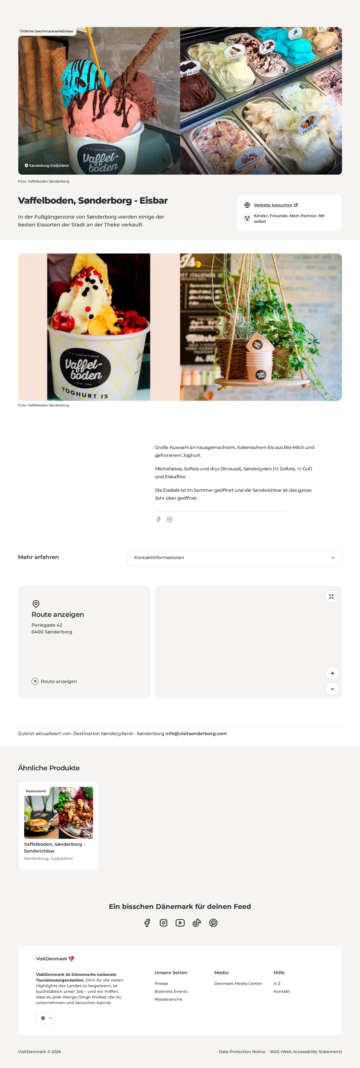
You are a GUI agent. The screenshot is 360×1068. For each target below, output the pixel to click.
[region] (248, 642)
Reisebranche (169, 999)
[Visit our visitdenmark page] (180, 923)
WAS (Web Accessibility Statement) (306, 1051)
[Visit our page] (163, 923)
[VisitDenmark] (55, 959)
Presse (161, 983)
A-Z (277, 983)
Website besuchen (273, 205)
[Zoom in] (332, 673)
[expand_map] (331, 596)
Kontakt (282, 991)
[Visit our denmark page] (147, 923)
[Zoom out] (332, 689)
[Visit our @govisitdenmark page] (197, 923)
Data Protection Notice (242, 1051)
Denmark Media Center (238, 983)
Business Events (171, 991)
